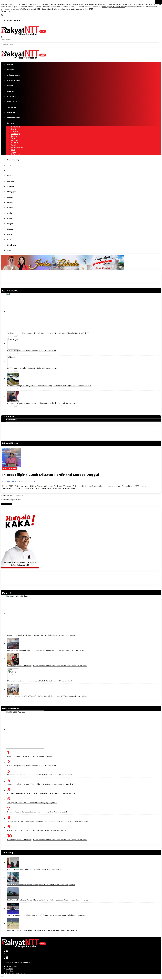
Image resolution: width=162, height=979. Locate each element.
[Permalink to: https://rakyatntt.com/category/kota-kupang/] (19, 291)
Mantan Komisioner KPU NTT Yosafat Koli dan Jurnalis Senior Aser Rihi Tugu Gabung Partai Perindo (47, 696)
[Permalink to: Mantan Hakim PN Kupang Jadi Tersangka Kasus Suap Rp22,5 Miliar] (13, 862)
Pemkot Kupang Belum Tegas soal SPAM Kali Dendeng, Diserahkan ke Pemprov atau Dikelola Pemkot (49, 386)
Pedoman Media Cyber (16, 973)
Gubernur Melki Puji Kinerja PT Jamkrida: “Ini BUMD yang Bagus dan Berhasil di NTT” (41, 784)
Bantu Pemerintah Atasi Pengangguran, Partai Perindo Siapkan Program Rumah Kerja (42, 635)
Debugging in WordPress (113, 7)
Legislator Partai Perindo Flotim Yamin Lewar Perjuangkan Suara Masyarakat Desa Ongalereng (46, 650)
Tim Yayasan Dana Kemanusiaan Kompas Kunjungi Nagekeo (32, 803)
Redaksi (9, 969)
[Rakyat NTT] (23, 30)
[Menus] (2, 13)
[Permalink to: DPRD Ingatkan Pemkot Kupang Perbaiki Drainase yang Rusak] (13, 361)
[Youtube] (7, 958)
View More (6, 504)
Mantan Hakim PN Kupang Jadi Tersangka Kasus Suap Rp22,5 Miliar (34, 869)
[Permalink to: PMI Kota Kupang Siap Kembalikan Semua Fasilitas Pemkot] (13, 343)
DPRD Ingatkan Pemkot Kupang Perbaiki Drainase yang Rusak (32, 368)
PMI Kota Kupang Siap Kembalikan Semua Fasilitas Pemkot (31, 351)
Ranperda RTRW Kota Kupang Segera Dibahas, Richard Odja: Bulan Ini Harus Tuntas (41, 403)
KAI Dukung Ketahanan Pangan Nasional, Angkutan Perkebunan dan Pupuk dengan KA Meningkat (47, 900)
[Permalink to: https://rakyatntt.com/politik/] (12, 593)
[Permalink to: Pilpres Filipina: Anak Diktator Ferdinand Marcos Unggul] (11, 458)
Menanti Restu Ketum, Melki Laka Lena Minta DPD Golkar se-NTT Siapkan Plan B (40, 681)
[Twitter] (7, 954)
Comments (11, 420)
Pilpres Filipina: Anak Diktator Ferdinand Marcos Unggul (50, 475)
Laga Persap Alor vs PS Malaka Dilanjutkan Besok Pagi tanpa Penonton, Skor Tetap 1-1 (42, 930)
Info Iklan (10, 971)
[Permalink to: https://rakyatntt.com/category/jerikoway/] (14, 852)
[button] (158, 2)
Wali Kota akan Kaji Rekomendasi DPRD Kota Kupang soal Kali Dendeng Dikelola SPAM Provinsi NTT (48, 333)
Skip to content (8, 11)
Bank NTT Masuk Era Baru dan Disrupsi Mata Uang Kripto (30, 756)
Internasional (8, 481)
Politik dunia (9, 469)
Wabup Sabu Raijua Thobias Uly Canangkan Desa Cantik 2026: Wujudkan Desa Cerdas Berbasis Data (48, 821)
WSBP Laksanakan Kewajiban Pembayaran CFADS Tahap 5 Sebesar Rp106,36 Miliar (41, 885)
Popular (10, 416)
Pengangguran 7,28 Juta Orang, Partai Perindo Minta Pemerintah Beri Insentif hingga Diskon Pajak (47, 666)
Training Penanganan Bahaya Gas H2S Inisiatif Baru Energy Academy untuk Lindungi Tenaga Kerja (46, 915)
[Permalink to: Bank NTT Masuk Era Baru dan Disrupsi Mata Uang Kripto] (25, 729)
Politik (17, 481)
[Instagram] (7, 956)
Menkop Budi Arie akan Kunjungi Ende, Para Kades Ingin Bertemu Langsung (38, 830)
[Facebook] (7, 951)
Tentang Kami (12, 966)
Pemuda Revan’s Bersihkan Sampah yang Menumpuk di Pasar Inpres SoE (37, 812)
